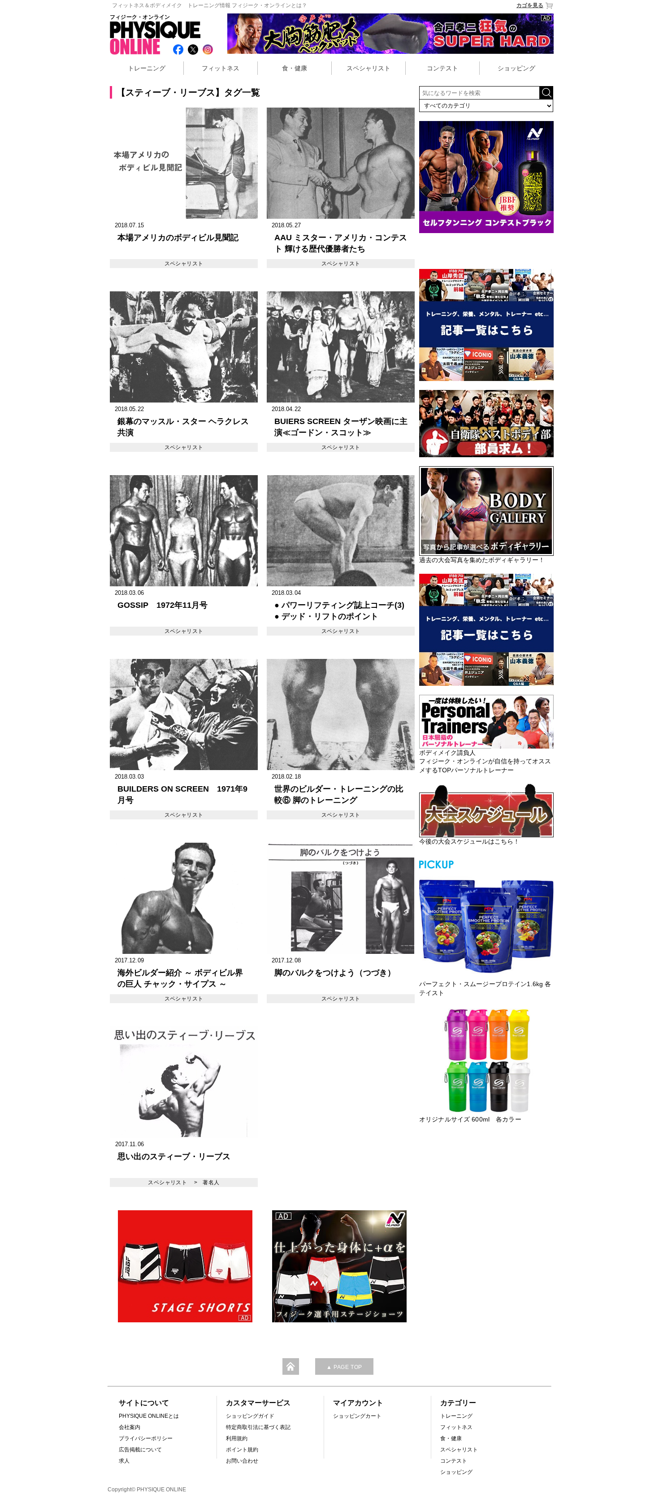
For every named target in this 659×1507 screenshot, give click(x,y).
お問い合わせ (242, 1461)
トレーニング (146, 68)
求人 (124, 1461)
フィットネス (220, 68)
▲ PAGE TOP (344, 1367)
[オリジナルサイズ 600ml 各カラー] (486, 1061)
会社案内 (129, 1427)
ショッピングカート (357, 1416)
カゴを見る (529, 5)
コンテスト (442, 68)
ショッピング (516, 68)
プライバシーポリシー (146, 1438)
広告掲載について (140, 1449)
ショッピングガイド (250, 1416)
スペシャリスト (368, 68)
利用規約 (236, 1438)
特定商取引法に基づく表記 (258, 1427)
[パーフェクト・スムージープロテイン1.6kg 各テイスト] (486, 925)
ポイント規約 (242, 1449)
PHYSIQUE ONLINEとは (149, 1416)
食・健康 (294, 68)
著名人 (211, 1182)
